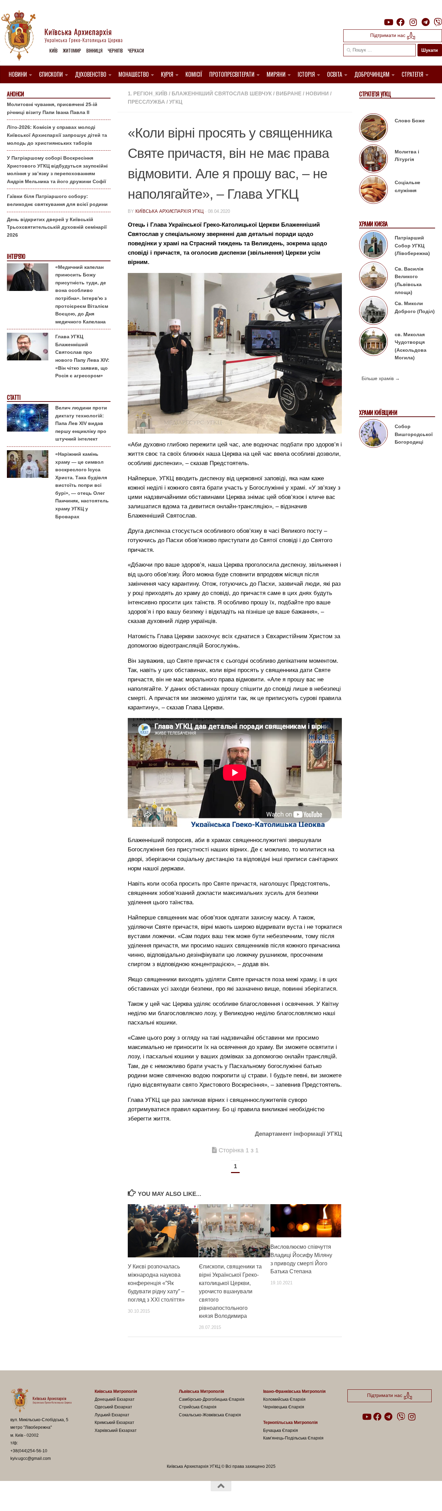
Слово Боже (410, 120)
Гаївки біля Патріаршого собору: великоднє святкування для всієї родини (57, 200)
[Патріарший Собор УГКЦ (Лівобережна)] (373, 246)
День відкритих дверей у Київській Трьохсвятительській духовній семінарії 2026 (57, 227)
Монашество (133, 74)
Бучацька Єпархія (280, 1430)
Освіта (334, 74)
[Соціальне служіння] (373, 190)
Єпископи (51, 74)
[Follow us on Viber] (438, 22)
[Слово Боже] (373, 128)
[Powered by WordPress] (36, 1497)
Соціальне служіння (407, 186)
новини (317, 93)
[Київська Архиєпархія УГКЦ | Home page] (67, 36)
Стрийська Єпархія (198, 1407)
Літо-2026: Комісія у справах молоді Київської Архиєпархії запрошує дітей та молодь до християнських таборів (57, 134)
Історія (306, 74)
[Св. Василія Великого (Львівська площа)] (373, 277)
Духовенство (90, 74)
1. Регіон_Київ (147, 93)
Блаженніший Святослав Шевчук (222, 93)
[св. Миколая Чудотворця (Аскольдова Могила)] (373, 342)
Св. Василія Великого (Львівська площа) (409, 280)
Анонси (15, 94)
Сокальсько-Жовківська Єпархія (210, 1415)
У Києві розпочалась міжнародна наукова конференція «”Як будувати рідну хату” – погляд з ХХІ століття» (156, 1283)
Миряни (276, 74)
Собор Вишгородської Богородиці (414, 434)
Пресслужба (146, 102)
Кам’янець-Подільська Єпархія (293, 1438)
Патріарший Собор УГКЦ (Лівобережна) (412, 245)
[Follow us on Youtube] (388, 22)
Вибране (288, 93)
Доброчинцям (372, 74)
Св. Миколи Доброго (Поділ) (415, 307)
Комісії (193, 74)
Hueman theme (90, 1496)
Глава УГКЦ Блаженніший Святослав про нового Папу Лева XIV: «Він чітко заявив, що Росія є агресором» (82, 356)
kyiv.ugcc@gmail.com (30, 1458)
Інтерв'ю (16, 257)
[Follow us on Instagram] (413, 22)
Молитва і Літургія (407, 155)
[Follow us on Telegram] (425, 22)
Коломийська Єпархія (284, 1399)
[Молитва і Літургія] (373, 160)
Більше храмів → (381, 378)
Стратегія (412, 74)
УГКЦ (175, 102)
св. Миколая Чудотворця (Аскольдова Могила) (410, 346)
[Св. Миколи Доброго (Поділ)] (373, 311)
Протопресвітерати (231, 74)
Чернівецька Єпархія (283, 1407)
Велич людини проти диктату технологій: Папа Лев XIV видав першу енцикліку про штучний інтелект (81, 423)
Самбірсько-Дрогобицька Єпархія (211, 1399)
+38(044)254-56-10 (28, 1450)
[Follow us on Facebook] (400, 22)
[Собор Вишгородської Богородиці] (373, 434)
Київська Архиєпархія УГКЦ (169, 211)
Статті (13, 398)
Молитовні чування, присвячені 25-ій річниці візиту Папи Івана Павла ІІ (52, 108)
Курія (167, 74)
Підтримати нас (388, 35)
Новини (18, 74)
